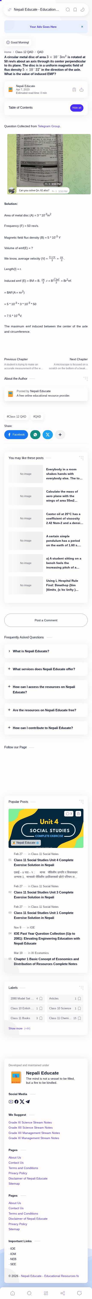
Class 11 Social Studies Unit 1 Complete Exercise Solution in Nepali (43, 915)
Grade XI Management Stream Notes (34, 1138)
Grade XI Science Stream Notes (30, 1122)
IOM (13, 1254)
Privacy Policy (18, 1173)
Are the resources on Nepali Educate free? (44, 710)
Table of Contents (21, 107)
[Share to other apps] (60, 434)
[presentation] (57, 57)
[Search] (68, 9)
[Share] (62, 1293)
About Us (15, 1157)
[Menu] (46, 1293)
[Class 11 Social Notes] (45, 854)
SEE (13, 1264)
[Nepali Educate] (25, 86)
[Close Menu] (82, 27)
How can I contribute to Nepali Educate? (43, 728)
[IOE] (32, 928)
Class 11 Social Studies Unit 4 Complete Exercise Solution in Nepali (43, 862)
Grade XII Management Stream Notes (34, 1133)
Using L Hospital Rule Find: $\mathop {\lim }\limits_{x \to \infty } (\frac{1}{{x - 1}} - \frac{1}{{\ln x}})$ (63, 585)
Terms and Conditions (23, 1168)
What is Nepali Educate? (31, 651)
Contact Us (16, 1162)
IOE (12, 1248)
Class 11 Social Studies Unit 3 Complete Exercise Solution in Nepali (43, 894)
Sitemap (14, 1183)
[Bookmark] (75, 9)
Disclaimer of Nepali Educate (28, 1178)
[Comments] (79, 1293)
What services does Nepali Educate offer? (44, 669)
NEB (13, 1259)
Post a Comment (46, 620)
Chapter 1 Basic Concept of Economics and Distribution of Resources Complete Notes (46, 961)
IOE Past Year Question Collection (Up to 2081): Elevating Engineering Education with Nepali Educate (47, 938)
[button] (82, 9)
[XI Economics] (40, 953)
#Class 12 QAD (16, 416)
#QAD (37, 416)
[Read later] (74, 89)
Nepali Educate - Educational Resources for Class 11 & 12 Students (36, 9)
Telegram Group (49, 126)
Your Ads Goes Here (43, 26)
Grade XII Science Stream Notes (31, 1127)
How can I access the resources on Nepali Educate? (44, 689)
